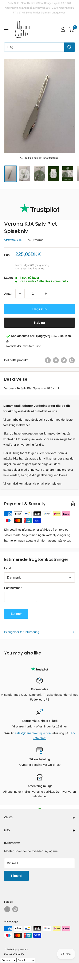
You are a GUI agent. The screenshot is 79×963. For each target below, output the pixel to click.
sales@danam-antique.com (33, 733)
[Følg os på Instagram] (15, 909)
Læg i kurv (39, 309)
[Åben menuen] (6, 29)
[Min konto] (63, 29)
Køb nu (39, 322)
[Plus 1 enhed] (45, 293)
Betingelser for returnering (21, 632)
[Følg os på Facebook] (7, 909)
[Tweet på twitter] (64, 360)
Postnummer (12, 587)
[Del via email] (72, 360)
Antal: (8, 293)
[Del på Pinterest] (56, 360)
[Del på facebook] (48, 360)
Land (7, 568)
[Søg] (69, 47)
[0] (71, 29)
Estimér (16, 613)
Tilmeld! (16, 875)
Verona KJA (13, 240)
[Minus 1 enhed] (20, 293)
